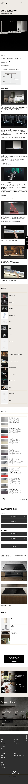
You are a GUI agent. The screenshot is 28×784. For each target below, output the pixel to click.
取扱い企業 (2, 764)
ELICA (15, 757)
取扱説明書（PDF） (14, 533)
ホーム (2, 739)
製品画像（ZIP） (14, 546)
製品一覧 (2, 741)
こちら (9, 61)
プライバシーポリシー (4, 767)
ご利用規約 (2, 765)
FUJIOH (15, 753)
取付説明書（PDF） (14, 538)
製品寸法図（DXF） (14, 521)
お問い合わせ (16, 739)
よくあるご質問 (3, 746)
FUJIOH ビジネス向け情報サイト (18, 755)
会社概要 (2, 762)
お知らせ (2, 748)
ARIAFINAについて (3, 743)
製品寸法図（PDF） (14, 516)
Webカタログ (16, 743)
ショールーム (15, 741)
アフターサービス (3, 744)
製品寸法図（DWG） (14, 526)
